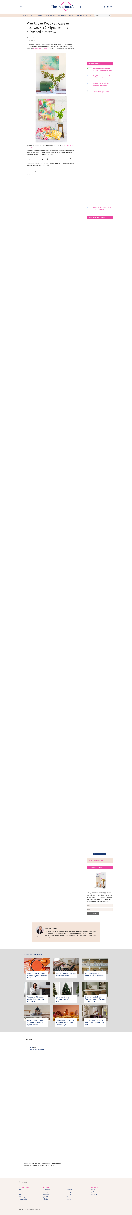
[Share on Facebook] (27, 40)
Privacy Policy (22, 1198)
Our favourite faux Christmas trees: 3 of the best (65, 999)
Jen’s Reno (46, 1191)
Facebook (93, 1189)
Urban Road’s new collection (41, 48)
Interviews (45, 1196)
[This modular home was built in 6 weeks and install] (108, 456)
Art (67, 1196)
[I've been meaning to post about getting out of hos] (108, 322)
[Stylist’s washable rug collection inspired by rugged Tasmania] (37, 1006)
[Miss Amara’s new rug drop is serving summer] (66, 959)
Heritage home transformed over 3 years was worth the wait (95, 1022)
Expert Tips (69, 1192)
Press (20, 1194)
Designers (45, 1199)
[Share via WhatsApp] (32, 40)
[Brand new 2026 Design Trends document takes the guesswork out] (95, 982)
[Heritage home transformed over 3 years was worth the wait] (95, 1006)
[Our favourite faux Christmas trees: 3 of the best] (66, 982)
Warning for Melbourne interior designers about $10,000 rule (35, 999)
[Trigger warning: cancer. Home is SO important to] (99, 569)
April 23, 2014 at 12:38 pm (37, 1049)
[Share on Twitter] (37, 40)
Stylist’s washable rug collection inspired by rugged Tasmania (35, 1022)
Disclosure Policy (23, 1199)
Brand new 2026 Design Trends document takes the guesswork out (95, 999)
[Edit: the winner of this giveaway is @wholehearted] (91, 512)
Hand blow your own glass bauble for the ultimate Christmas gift (65, 1022)
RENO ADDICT (47, 1189)
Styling (45, 1198)
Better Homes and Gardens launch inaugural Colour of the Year (37, 975)
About (20, 1189)
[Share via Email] (34, 40)
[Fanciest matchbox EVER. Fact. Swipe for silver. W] (99, 739)
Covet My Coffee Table (72, 1191)
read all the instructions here (59, 158)
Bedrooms (69, 1189)
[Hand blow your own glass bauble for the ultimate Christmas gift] (66, 1006)
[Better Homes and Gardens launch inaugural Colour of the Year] (37, 959)
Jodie (31, 1047)
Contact (21, 1191)
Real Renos (46, 1194)
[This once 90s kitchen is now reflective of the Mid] (108, 783)
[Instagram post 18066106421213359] (91, 225)
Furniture (69, 1198)
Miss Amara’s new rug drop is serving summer (66, 974)
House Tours (46, 1192)
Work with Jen (22, 1192)
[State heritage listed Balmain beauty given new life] (95, 959)
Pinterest (93, 1192)
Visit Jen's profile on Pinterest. (96, 860)
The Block (69, 1194)
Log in (33, 1211)
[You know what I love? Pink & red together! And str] (91, 742)
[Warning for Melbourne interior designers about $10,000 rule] (37, 982)
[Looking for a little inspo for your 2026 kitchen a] (99, 246)
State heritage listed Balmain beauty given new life (94, 975)
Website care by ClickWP (25, 1211)
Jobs (20, 1196)
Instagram (93, 1191)
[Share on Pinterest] (29, 40)
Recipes (69, 1199)
